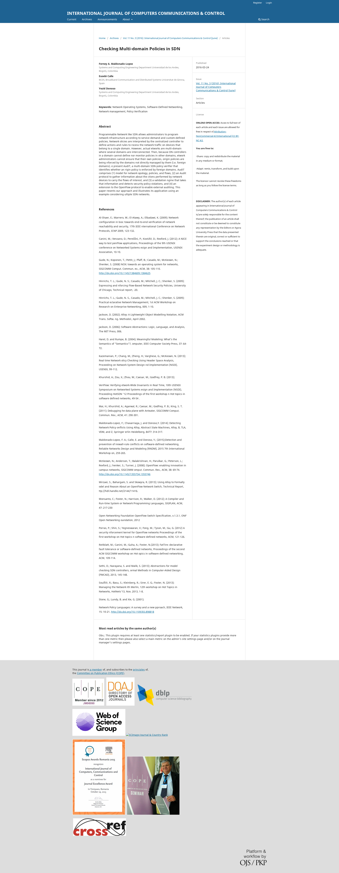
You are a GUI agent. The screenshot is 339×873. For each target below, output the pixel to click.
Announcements (107, 19)
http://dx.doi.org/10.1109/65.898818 (132, 611)
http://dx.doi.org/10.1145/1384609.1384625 (124, 273)
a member (95, 669)
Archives (87, 19)
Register (257, 2)
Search (265, 19)
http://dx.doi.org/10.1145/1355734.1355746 (124, 474)
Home (102, 38)
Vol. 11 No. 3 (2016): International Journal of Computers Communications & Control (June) (170, 38)
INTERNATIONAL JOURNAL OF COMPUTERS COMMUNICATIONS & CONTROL (146, 13)
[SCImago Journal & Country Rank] (147, 734)
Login (269, 2)
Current (71, 19)
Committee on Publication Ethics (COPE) (100, 673)
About (126, 19)
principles (139, 669)
